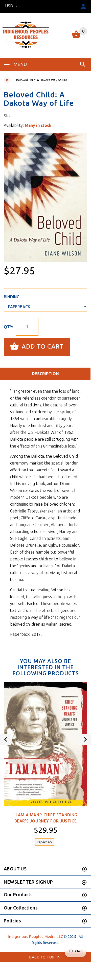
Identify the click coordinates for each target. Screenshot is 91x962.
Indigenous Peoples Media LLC (35, 936)
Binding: (12, 297)
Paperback (45, 842)
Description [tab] (45, 373)
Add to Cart (42, 346)
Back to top (42, 957)
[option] (45, 197)
